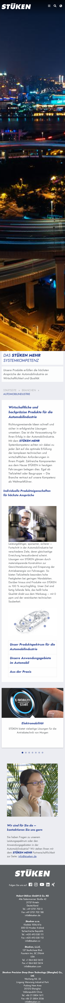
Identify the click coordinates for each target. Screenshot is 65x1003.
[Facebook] (30, 884)
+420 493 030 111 (35, 934)
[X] (53, 884)
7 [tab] (42, 752)
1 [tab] (22, 752)
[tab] (32, 647)
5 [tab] (36, 752)
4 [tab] (32, 752)
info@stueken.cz (32, 940)
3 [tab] (29, 752)
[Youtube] (42, 884)
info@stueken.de (27, 856)
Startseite (9, 390)
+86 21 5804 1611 (34, 995)
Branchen (29, 390)
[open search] (55, 5)
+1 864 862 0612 (34, 960)
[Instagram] (36, 884)
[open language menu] (60, 5)
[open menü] (49, 5)
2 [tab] (26, 752)
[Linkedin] (48, 884)
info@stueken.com (32, 966)
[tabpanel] (32, 718)
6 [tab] (39, 752)
